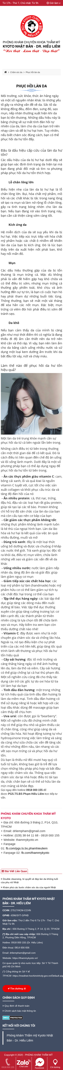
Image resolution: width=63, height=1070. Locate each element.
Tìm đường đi (18, 988)
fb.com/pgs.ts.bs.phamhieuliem (27, 848)
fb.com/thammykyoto (35, 852)
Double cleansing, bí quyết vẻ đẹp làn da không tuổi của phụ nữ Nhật (29, 881)
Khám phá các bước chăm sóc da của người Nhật (29, 887)
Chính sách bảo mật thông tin (20, 1010)
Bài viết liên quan (15, 871)
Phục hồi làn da (31, 86)
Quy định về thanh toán (16, 1005)
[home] (31, 35)
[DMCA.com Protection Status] (13, 1017)
